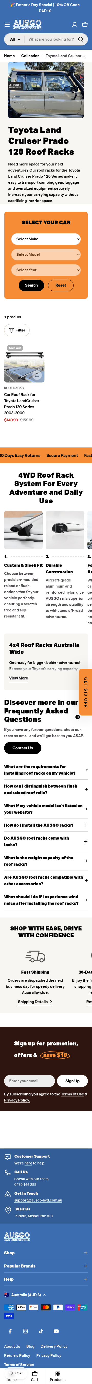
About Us (12, 1346)
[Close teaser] (77, 717)
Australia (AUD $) (26, 1295)
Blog (30, 1346)
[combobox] (46, 39)
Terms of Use (72, 1094)
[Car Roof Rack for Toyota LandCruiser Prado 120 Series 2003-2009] (24, 362)
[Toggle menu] (7, 25)
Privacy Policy (48, 1355)
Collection (30, 56)
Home (9, 56)
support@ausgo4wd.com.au (38, 1200)
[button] (85, 692)
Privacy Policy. (17, 1100)
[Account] (75, 25)
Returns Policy (17, 1355)
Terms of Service (19, 1364)
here (28, 1163)
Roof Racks (14, 388)
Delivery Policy (54, 1346)
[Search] (81, 39)
